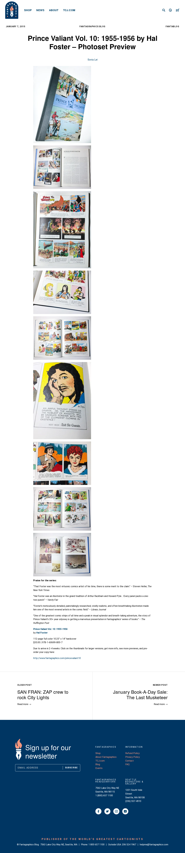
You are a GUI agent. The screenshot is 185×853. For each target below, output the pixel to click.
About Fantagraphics (105, 757)
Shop (28, 10)
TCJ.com (69, 10)
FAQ (127, 764)
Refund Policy (132, 753)
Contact (129, 760)
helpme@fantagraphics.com (154, 844)
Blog (97, 764)
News (40, 10)
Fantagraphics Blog (92, 26)
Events (98, 768)
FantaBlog (172, 26)
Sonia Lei (93, 59)
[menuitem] (28, 10)
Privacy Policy (132, 757)
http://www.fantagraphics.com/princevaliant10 (57, 658)
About (54, 10)
